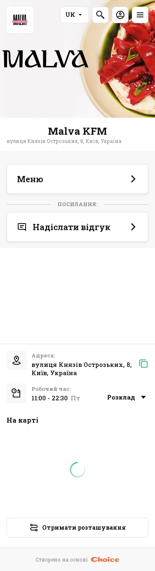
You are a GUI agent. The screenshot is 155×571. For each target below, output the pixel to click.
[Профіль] (120, 15)
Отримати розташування (84, 527)
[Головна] (20, 20)
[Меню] (140, 15)
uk (70, 15)
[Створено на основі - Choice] (105, 559)
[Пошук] (100, 15)
